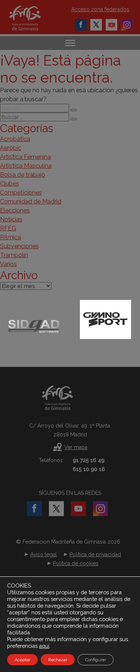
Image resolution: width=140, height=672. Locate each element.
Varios (8, 264)
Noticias (11, 219)
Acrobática (15, 139)
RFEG (8, 228)
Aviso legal (43, 554)
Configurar (95, 659)
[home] (32, 18)
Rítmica (10, 237)
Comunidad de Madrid (30, 201)
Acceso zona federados (100, 9)
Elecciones (15, 210)
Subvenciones (19, 246)
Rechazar (57, 659)
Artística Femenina (25, 156)
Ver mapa (75, 447)
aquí (44, 646)
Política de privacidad (95, 554)
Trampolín (14, 255)
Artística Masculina (26, 165)
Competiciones (21, 192)
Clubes (9, 183)
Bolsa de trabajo (22, 174)
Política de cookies (76, 563)
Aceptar (22, 659)
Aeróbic (10, 147)
